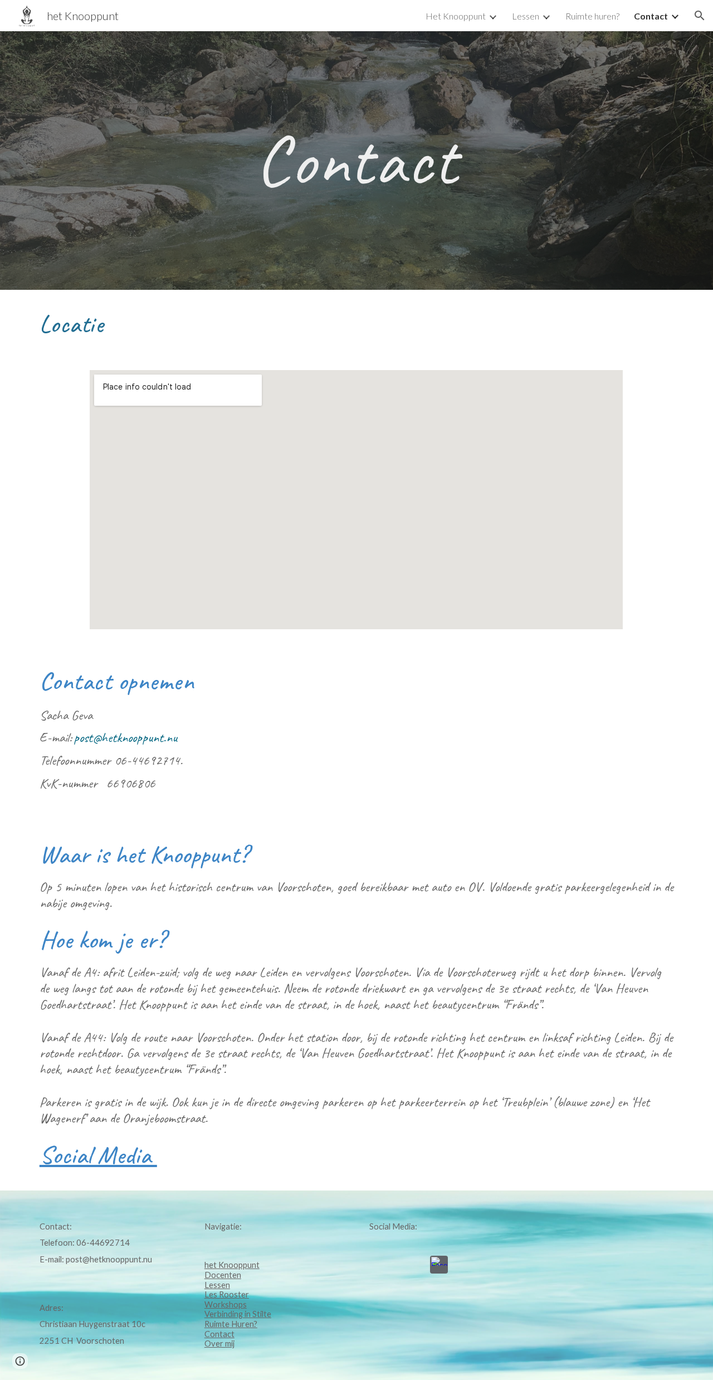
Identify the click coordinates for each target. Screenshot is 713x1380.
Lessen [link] (525, 16)
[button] (699, 15)
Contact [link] (651, 16)
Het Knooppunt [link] (456, 16)
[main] (356, 160)
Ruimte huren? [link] (592, 16)
